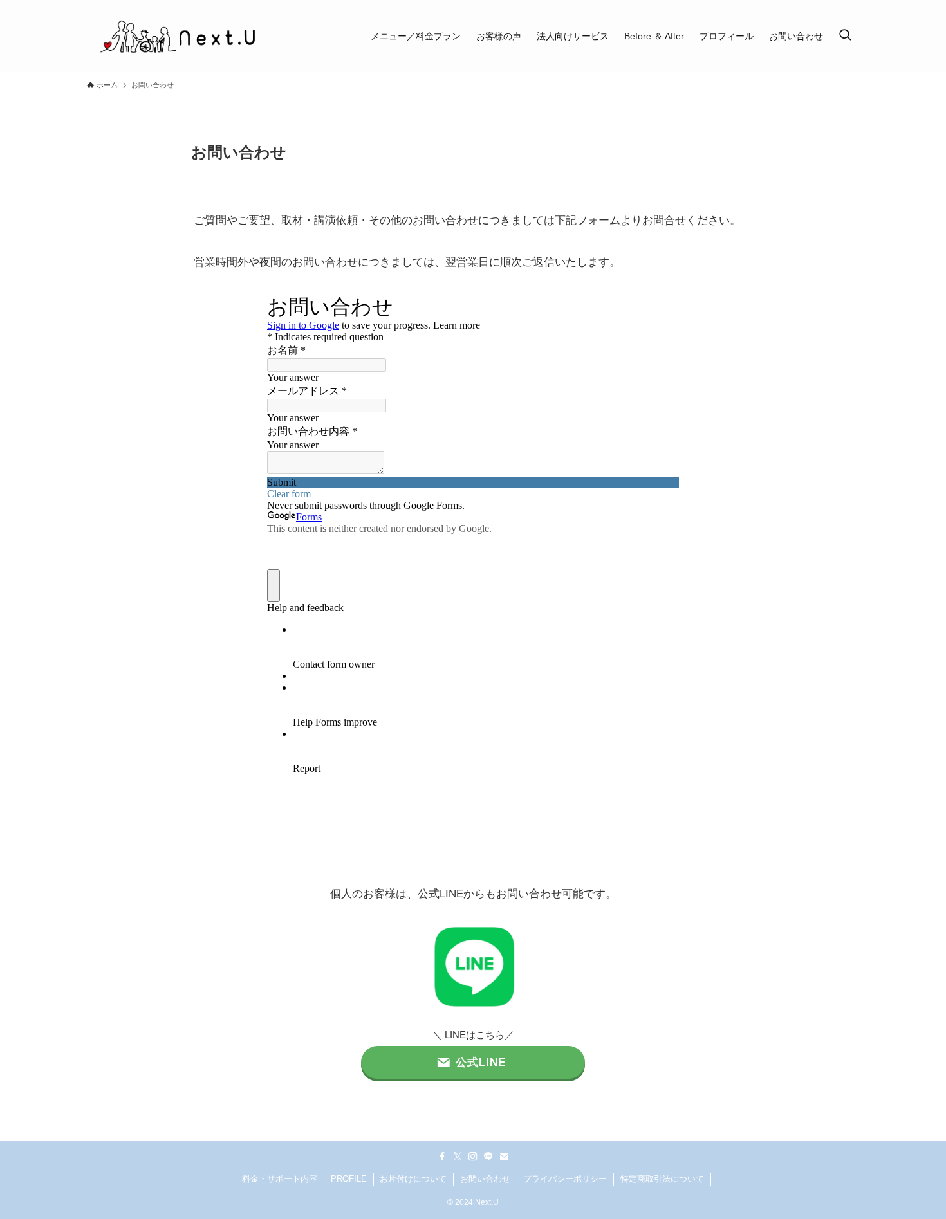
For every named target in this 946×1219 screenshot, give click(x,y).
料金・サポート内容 (279, 1179)
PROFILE (349, 1179)
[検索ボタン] (845, 36)
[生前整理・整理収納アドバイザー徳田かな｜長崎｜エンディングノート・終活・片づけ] (177, 36)
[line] (488, 1156)
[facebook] (442, 1156)
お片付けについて (413, 1179)
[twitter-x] (457, 1156)
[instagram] (473, 1156)
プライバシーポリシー (565, 1179)
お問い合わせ (485, 1179)
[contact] (504, 1156)
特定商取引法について (662, 1179)
